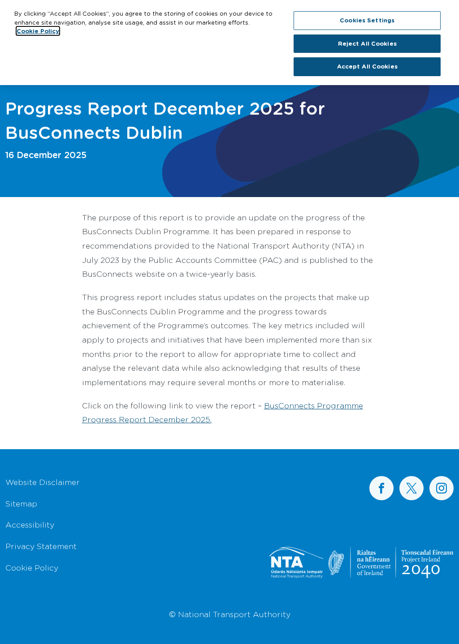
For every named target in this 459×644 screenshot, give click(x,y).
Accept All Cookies (367, 66)
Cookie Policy (31, 567)
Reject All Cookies (367, 43)
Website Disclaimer (42, 482)
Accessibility (29, 524)
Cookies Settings (367, 20)
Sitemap (21, 503)
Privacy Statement (41, 546)
